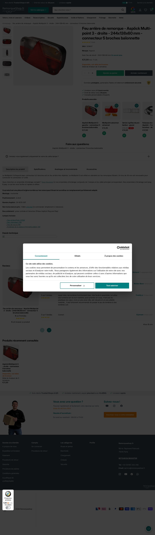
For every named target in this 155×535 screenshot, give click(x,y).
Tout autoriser (112, 285)
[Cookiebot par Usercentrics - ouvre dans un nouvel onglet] (118, 248)
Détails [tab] (78, 256)
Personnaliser (75, 285)
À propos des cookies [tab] (114, 256)
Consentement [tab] (41, 256)
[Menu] (12, 491)
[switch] (8, 507)
